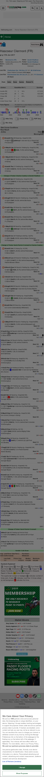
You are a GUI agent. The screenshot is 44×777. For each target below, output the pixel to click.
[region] (22, 743)
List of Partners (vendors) (11, 761)
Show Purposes (22, 773)
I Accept (22, 767)
